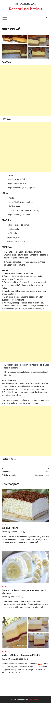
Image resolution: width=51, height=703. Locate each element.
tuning (4, 532)
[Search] (47, 18)
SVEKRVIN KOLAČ (10, 528)
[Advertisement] (25, 90)
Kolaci (13, 459)
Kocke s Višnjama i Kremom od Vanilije (21, 655)
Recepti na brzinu (25, 8)
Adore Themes (34, 699)
